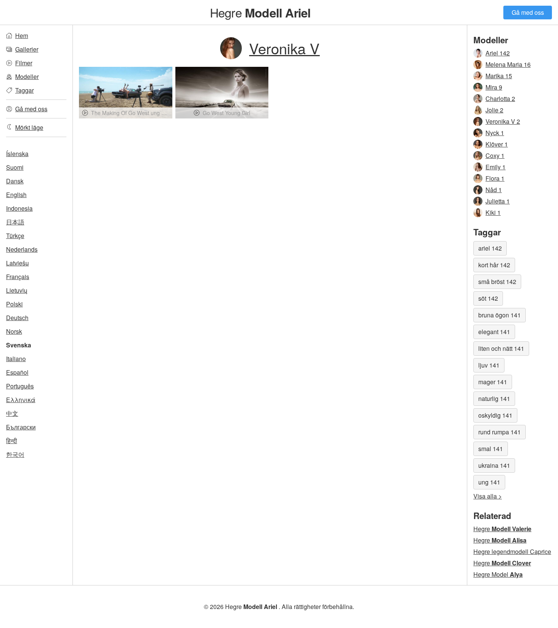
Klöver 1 (496, 144)
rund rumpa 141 (499, 432)
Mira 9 (493, 87)
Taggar (24, 90)
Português (20, 386)
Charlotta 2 (500, 98)
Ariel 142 (497, 53)
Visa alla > (487, 496)
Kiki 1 (493, 212)
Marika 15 (498, 75)
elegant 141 (494, 331)
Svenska (18, 345)
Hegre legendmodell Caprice (512, 551)
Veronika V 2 (502, 121)
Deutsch (17, 317)
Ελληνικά (20, 399)
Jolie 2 (494, 110)
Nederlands (22, 249)
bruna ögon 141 (499, 315)
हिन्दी (11, 440)
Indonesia (19, 208)
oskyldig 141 (495, 415)
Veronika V (284, 48)
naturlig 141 (494, 398)
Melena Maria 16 (508, 64)
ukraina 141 (494, 465)
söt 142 (488, 298)
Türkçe (15, 235)
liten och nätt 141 (501, 348)
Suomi (15, 167)
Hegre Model (498, 574)
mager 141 (492, 381)
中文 (12, 413)
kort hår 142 (494, 264)
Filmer (23, 62)
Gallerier (26, 49)
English (16, 194)
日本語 (15, 222)
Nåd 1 (493, 189)
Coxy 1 (494, 155)
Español (17, 372)
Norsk (14, 331)
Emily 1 (495, 167)
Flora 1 (494, 178)
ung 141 (489, 482)
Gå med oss (528, 12)
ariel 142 (490, 248)
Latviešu (17, 263)
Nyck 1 (494, 132)
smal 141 (490, 448)
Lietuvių (16, 290)
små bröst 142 (497, 281)
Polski (14, 304)
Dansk (15, 181)
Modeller (27, 76)
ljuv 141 (489, 365)
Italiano (16, 358)
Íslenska (17, 153)
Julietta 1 (497, 201)
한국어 (15, 454)
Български (21, 427)
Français (17, 276)
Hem (21, 35)
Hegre (260, 12)
